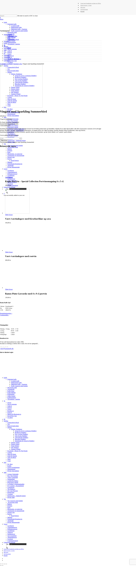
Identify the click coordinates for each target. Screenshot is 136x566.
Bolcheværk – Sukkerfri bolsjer (16, 496)
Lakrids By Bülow (12, 481)
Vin (5, 52)
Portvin (9, 514)
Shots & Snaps (11, 454)
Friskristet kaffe (11, 379)
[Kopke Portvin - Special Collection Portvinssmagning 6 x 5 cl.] (17, 176)
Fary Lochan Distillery (21, 434)
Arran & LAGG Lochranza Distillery (26, 431)
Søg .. (7, 544)
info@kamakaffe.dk (7, 349)
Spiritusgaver (11, 534)
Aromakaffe (10, 389)
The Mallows (11, 489)
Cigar (9, 461)
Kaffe (5, 43)
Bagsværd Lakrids (12, 482)
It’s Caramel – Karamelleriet (15, 486)
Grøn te (9, 406)
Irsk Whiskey (15, 447)
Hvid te (9, 407)
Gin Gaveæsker (12, 536)
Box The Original (12, 476)
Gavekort (10, 539)
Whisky (9, 427)
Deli (5, 462)
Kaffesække (10, 394)
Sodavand (7, 55)
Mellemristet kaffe (16, 382)
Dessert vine (11, 512)
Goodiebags (10, 531)
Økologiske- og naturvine (14, 509)
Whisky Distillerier (16, 429)
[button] (1, 19)
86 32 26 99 (4, 347)
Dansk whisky (15, 444)
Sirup (9, 459)
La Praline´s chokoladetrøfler (15, 484)
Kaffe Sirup (10, 391)
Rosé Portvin (15, 516)
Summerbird (11, 479)
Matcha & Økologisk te (14, 414)
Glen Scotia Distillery (21, 436)
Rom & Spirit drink (13, 426)
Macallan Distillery (20, 439)
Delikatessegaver (12, 529)
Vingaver (10, 532)
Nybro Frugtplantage (13, 467)
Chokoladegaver (12, 527)
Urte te (9, 409)
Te (4, 45)
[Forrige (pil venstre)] (0, 565)
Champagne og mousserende (15, 511)
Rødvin (9, 504)
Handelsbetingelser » (6, 313)
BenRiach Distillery (20, 432)
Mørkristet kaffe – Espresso (19, 384)
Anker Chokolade (12, 477)
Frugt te (9, 412)
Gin (8, 424)
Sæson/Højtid (8, 34)
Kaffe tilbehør (11, 392)
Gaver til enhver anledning (11, 59)
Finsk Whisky (15, 446)
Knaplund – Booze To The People (17, 451)
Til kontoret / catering (13, 399)
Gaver (5, 524)
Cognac (9, 452)
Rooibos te (10, 411)
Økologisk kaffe (12, 387)
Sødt (5, 50)
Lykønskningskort (12, 541)
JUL (8, 38)
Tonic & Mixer (11, 457)
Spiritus (6, 46)
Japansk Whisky (16, 449)
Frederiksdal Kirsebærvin (14, 519)
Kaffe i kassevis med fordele (19, 386)
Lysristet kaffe (15, 381)
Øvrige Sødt (11, 497)
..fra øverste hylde (12, 502)
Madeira (9, 517)
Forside (2, 64)
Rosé (8, 507)
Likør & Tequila (12, 456)
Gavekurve (10, 526)
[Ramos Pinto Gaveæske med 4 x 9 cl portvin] (17, 288)
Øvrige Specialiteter (13, 471)
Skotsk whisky (15, 442)
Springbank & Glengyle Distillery (25, 441)
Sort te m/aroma (12, 404)
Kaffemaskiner (11, 397)
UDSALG (7, 60)
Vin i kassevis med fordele (15, 501)
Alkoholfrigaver (12, 537)
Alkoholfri (7, 57)
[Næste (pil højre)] (2, 565)
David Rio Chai (12, 416)
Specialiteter (7, 48)
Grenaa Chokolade (12, 474)
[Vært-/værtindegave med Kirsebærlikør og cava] (17, 213)
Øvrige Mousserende (13, 522)
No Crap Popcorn (12, 491)
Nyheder (6, 41)
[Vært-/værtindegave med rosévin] (17, 250)
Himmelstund (11, 469)
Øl (4, 53)
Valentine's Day (12, 36)
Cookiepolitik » (4, 315)
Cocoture (10, 494)
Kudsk (9, 466)
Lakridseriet (10, 487)
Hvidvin (9, 506)
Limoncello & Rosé (13, 39)
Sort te (9, 402)
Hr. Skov (10, 464)
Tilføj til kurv (4, 140)
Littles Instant (11, 396)
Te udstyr (10, 417)
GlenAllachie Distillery (21, 437)
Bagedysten (10, 492)
